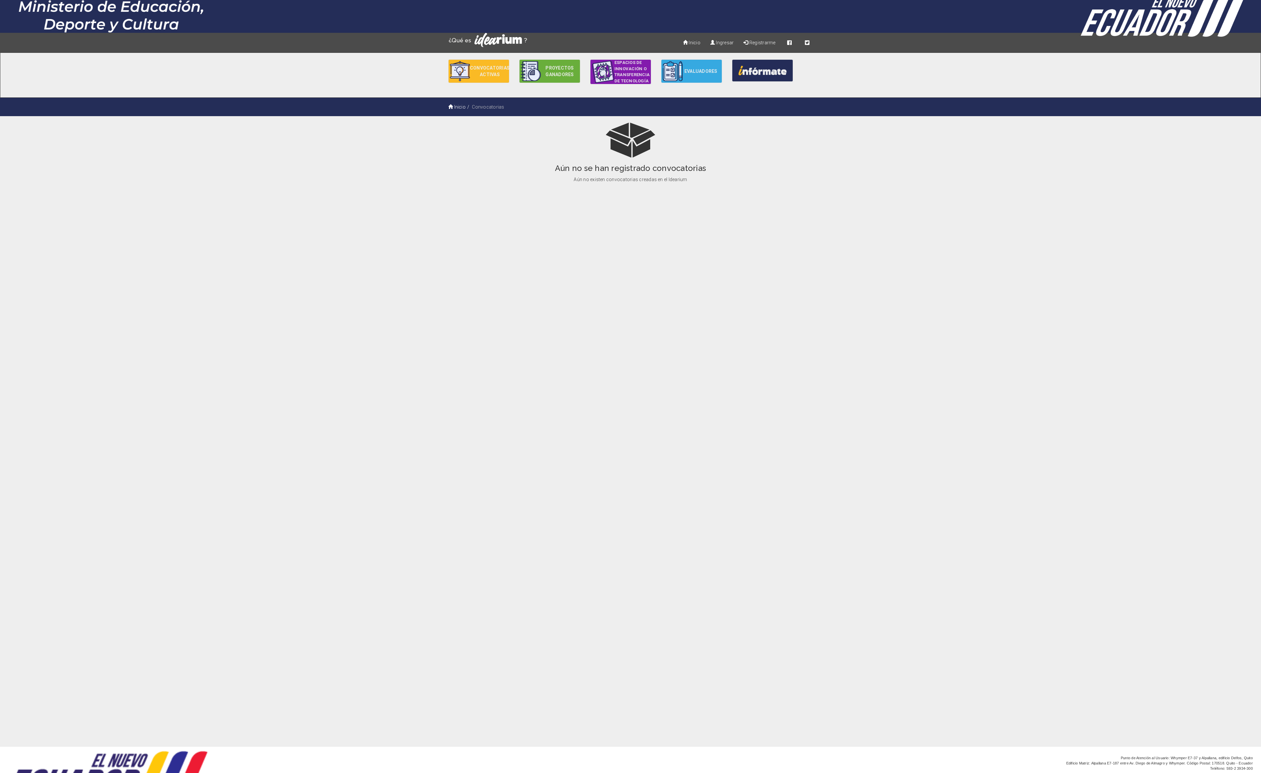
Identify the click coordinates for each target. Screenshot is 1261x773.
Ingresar (724, 42)
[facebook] (789, 42)
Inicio (694, 42)
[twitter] (807, 42)
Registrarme (762, 42)
